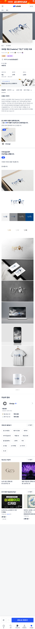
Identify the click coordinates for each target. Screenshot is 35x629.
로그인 (31, 6)
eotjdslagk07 (14, 59)
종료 (2, 10)
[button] (23, 620)
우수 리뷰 (4, 519)
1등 (4, 130)
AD (33, 1)
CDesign (7, 144)
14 (13, 90)
